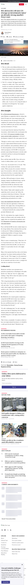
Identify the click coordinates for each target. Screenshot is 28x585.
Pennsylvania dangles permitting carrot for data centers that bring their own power (15, 475)
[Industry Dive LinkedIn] (2, 530)
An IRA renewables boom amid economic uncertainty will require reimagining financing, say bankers (13, 335)
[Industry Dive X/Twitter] (7, 530)
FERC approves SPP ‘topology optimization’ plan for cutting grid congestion (14, 468)
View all (3, 518)
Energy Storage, (18, 365)
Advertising (14, 538)
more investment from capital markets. (13, 90)
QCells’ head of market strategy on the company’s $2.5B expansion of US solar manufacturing (12, 344)
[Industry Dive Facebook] (5, 530)
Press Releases (4, 550)
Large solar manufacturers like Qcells (10, 201)
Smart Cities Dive (16, 551)
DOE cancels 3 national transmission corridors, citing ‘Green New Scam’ (14, 455)
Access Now (5, 582)
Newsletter (3, 544)
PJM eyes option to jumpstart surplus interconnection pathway (15, 462)
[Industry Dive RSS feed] (10, 530)
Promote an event (16, 544)
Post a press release (10, 518)
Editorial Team (4, 540)
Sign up (21, 4)
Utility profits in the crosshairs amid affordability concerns (13, 441)
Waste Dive (14, 553)
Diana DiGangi (8, 32)
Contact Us (3, 542)
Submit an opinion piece (17, 542)
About (2, 538)
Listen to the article (9, 60)
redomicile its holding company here (11, 75)
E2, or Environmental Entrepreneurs (10, 114)
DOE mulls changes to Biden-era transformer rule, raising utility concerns (13, 415)
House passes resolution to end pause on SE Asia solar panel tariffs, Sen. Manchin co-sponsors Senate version (14, 353)
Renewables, (10, 365)
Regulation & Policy (6, 366)
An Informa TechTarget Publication (14, 1)
